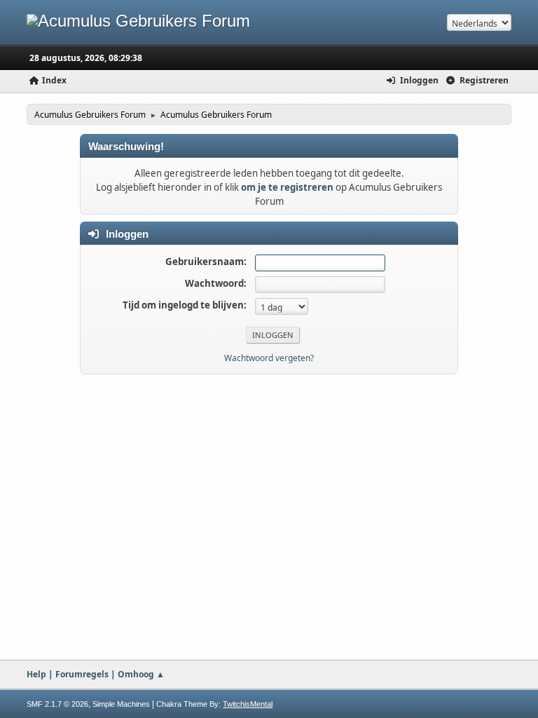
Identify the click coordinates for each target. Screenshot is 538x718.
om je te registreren (287, 187)
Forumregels (82, 674)
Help (36, 674)
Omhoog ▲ (141, 674)
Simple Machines (121, 704)
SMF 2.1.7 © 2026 (57, 704)
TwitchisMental (248, 704)
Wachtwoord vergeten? (269, 358)
